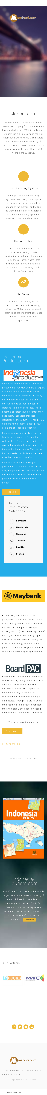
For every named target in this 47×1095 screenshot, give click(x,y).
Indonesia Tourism (11, 1074)
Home (5, 1070)
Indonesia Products (31, 1070)
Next (29, 758)
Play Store (24, 75)
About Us (14, 1070)
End (35, 758)
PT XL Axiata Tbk (11, 744)
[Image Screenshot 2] (23, 828)
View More (29, 920)
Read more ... (12, 731)
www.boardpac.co (29, 722)
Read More (11, 492)
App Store (12, 75)
